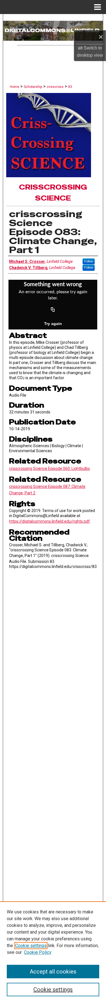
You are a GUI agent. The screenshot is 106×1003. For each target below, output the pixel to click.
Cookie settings (31, 945)
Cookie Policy (37, 952)
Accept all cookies (53, 971)
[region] (53, 952)
